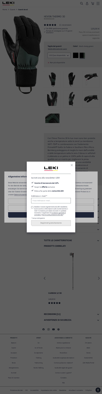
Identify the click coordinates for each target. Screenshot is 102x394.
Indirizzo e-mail (39, 196)
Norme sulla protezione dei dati (52, 215)
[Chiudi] (71, 165)
